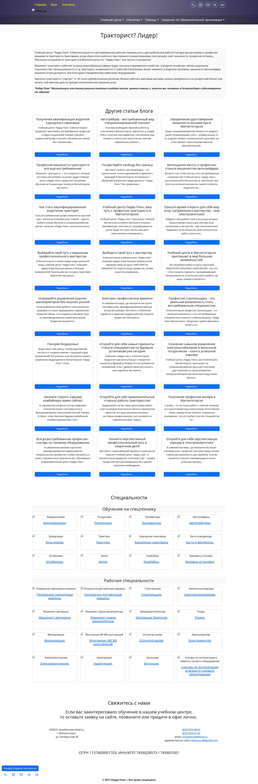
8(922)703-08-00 (191, 729)
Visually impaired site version (20, 768)
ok (222, 4)
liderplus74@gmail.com (204, 740)
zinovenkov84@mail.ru (195, 736)
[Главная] (64, 11)
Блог (54, 4)
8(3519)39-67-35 (191, 733)
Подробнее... (62, 154)
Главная (40, 4)
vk (215, 4)
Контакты (68, 4)
